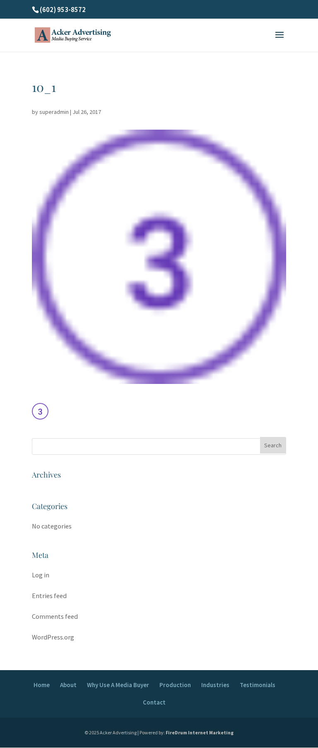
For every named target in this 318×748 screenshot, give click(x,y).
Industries (215, 685)
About (68, 685)
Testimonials (257, 685)
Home (42, 685)
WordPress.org (53, 637)
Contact (154, 702)
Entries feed (49, 595)
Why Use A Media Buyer (118, 685)
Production (175, 685)
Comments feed (55, 616)
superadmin (54, 112)
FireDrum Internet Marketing (200, 732)
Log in (40, 575)
